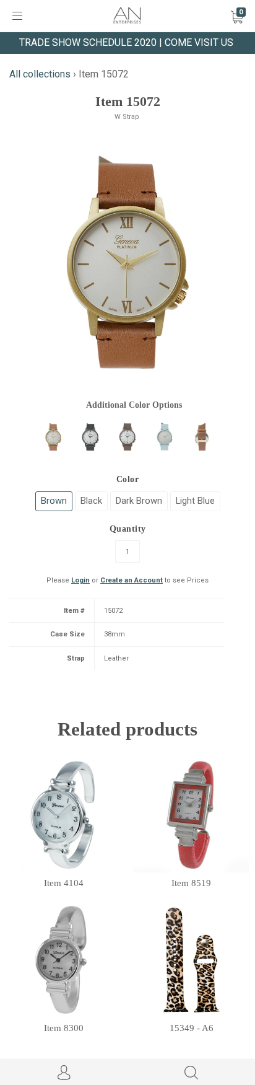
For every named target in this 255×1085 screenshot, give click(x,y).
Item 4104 (64, 883)
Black (91, 500)
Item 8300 (64, 1028)
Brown (54, 500)
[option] (127, 262)
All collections (40, 74)
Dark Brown (139, 500)
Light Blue (195, 500)
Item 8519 (191, 883)
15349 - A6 (192, 1028)
